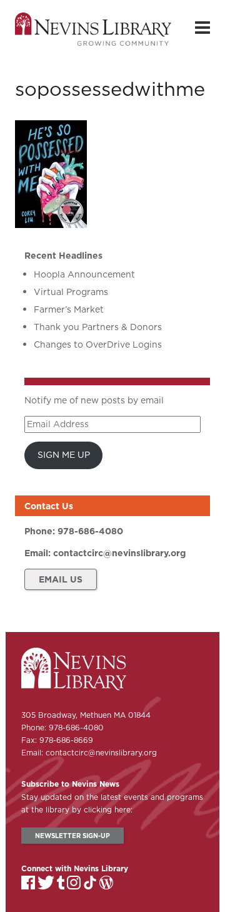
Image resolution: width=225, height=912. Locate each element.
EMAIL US (60, 579)
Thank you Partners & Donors (98, 327)
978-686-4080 (90, 531)
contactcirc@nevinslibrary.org (119, 553)
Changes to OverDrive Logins (98, 344)
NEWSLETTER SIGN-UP (72, 835)
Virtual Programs (71, 292)
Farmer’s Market (69, 309)
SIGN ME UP (64, 454)
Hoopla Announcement (84, 274)
